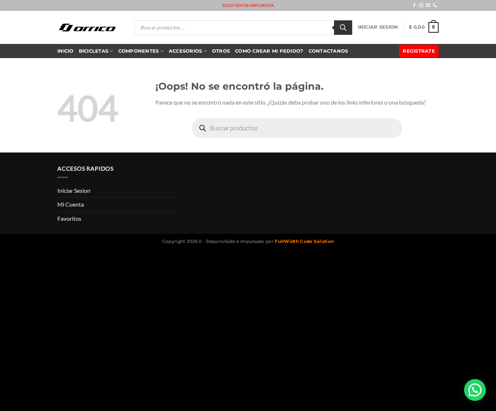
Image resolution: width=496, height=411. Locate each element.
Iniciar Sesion (378, 27)
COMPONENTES (138, 51)
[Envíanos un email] (428, 5)
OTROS (221, 51)
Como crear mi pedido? (269, 51)
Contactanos (328, 51)
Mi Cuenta (70, 204)
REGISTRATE (419, 51)
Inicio (65, 51)
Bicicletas (94, 51)
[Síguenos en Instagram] (421, 5)
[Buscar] (343, 27)
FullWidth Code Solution (304, 241)
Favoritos (69, 218)
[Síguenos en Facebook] (414, 5)
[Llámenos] (435, 5)
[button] (475, 390)
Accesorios (185, 51)
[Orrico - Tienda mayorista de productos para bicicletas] (87, 27)
